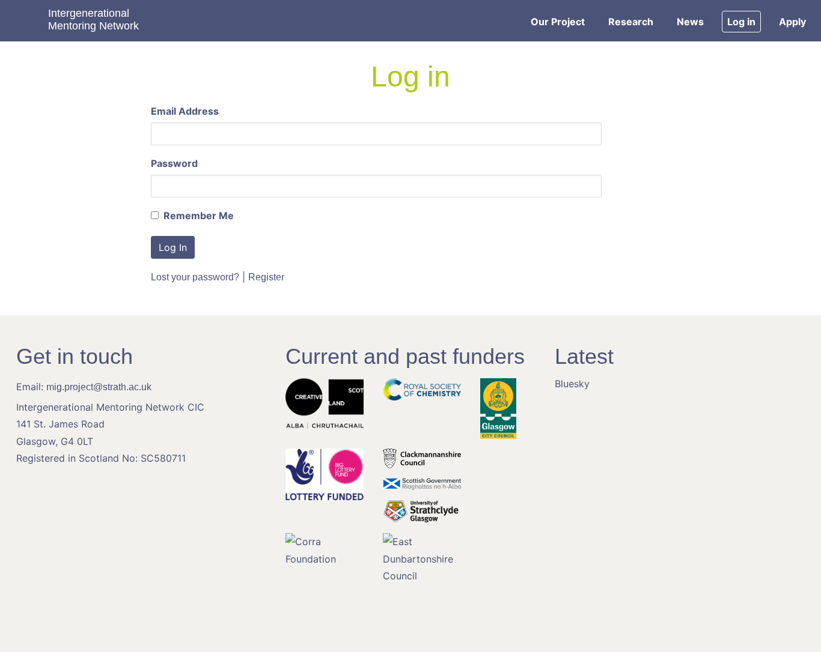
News (690, 22)
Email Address (185, 111)
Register (266, 277)
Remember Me (197, 216)
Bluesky (572, 384)
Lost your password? (195, 277)
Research (630, 22)
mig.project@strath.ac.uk (98, 387)
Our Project (558, 22)
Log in (741, 22)
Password (174, 163)
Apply (792, 22)
